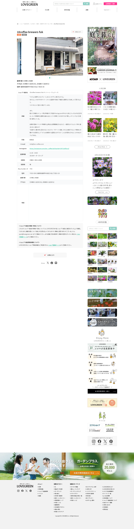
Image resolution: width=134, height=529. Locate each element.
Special (106, 10)
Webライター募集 (107, 502)
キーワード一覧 (107, 493)
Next (80, 56)
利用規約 (105, 507)
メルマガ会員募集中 (108, 491)
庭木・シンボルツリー (59, 498)
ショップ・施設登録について (110, 500)
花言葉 (47, 10)
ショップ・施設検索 (24, 24)
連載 (87, 10)
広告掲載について (107, 498)
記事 (39, 487)
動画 (39, 496)
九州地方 (32, 24)
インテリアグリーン (91, 491)
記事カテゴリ (26, 10)
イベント (40, 493)
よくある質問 (106, 496)
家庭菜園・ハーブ (58, 500)
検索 (87, 4)
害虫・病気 (57, 509)
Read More (101, 192)
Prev (19, 56)
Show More (101, 147)
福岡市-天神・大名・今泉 (46, 24)
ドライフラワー (74, 493)
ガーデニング (57, 491)
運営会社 (105, 509)
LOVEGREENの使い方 (108, 489)
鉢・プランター (89, 498)
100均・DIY (89, 489)
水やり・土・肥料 (90, 500)
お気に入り (78, 32)
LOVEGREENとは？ (108, 487)
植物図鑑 (67, 10)
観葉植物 (56, 505)
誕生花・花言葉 (58, 489)
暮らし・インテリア (75, 489)
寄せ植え (56, 493)
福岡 (37, 24)
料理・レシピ (57, 502)
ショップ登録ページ (54, 245)
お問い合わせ (106, 505)
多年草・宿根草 (58, 496)
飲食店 (24, 35)
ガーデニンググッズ (76, 491)
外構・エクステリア (59, 511)
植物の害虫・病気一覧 (76, 496)
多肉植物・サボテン (59, 507)
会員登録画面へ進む (102, 391)
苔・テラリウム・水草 (91, 487)
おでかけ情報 (74, 487)
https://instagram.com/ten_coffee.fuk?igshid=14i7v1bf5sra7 (49, 148)
